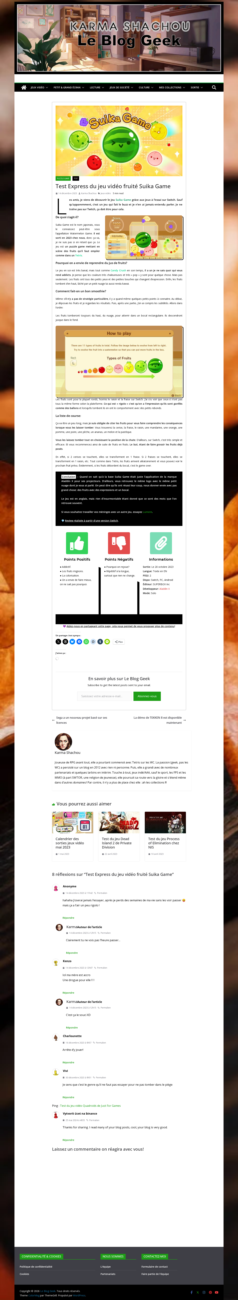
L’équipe (106, 1266)
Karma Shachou (89, 193)
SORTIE (195, 87)
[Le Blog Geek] (119, 4)
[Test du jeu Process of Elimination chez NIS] (165, 814)
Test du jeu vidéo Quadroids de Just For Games (90, 1106)
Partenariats (108, 1274)
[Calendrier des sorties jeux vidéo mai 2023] (72, 814)
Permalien (102, 893)
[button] (46, 87)
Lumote (147, 512)
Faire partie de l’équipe (155, 1274)
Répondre (68, 917)
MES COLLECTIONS (170, 87)
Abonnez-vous (147, 696)
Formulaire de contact (154, 1266)
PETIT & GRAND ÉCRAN (67, 87)
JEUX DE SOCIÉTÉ (119, 87)
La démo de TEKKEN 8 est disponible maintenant (158, 720)
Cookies (24, 1274)
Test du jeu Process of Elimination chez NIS (164, 843)
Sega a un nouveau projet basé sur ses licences (81, 720)
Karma (71, 926)
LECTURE (95, 87)
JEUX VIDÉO (37, 87)
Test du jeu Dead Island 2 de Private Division (117, 843)
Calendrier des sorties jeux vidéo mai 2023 (70, 843)
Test (76, 178)
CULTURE (144, 87)
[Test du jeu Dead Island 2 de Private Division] (119, 814)
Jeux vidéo (106, 193)
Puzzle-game (63, 178)
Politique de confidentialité (36, 1266)
